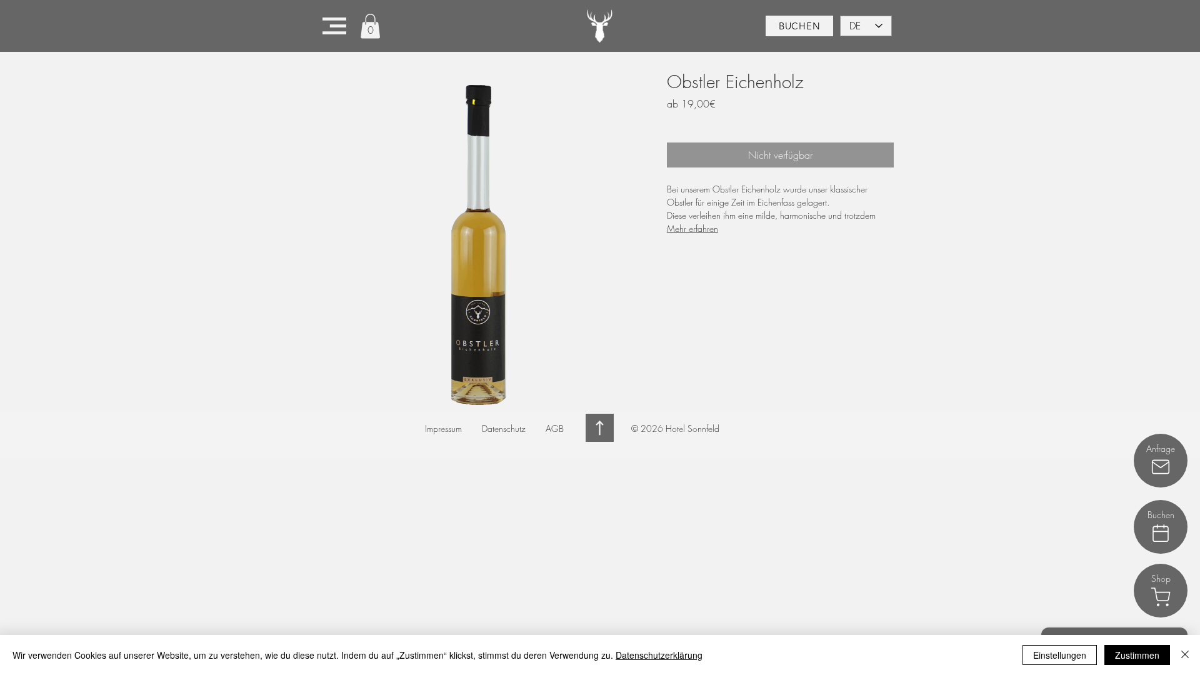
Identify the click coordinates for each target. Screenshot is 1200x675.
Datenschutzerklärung (659, 655)
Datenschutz (504, 428)
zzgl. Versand (740, 121)
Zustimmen (1137, 655)
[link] (370, 26)
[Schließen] (1185, 655)
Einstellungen (1059, 655)
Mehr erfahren (692, 228)
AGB (555, 428)
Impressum (443, 428)
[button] (334, 26)
